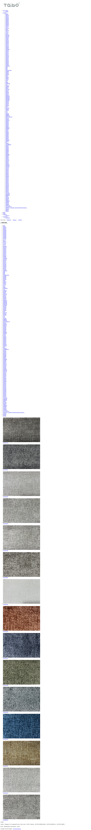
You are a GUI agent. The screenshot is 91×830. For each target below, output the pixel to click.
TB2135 (7, 167)
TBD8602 (7, 127)
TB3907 (7, 152)
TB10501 (7, 164)
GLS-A (6, 31)
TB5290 (7, 18)
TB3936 (7, 133)
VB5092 (7, 202)
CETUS (7, 79)
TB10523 (7, 160)
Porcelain (7, 36)
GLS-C (6, 33)
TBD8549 (7, 194)
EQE (6, 106)
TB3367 (7, 125)
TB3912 (7, 156)
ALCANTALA (8, 206)
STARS (7, 39)
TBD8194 (7, 95)
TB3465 (7, 163)
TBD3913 (7, 120)
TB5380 (7, 47)
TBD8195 (7, 96)
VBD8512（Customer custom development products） (16, 207)
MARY (6, 196)
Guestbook (7, 217)
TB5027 (7, 199)
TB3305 (7, 73)
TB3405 (7, 149)
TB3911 (7, 153)
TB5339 (7, 30)
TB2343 (7, 175)
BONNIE (7, 108)
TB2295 (7, 187)
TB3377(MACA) (8, 116)
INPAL (6, 88)
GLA (6, 111)
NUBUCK (7, 205)
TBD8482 (7, 154)
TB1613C (7, 166)
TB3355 (7, 147)
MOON (7, 91)
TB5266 (7, 23)
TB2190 (7, 110)
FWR (6, 68)
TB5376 (7, 43)
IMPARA (7, 34)
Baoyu (6, 29)
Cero (6, 84)
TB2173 (7, 90)
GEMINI (7, 85)
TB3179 (7, 118)
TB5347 (7, 58)
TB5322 (7, 15)
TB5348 (7, 41)
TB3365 (7, 123)
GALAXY (7, 193)
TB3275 (7, 177)
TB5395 (7, 61)
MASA (6, 130)
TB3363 (7, 122)
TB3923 (7, 134)
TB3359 (7, 101)
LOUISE (7, 197)
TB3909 (7, 129)
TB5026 (7, 198)
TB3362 (7, 121)
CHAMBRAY (8, 144)
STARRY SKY (8, 70)
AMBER (7, 114)
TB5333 (7, 40)
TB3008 (7, 71)
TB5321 (7, 16)
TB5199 (7, 57)
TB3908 (7, 155)
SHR (6, 69)
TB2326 (7, 189)
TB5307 (7, 210)
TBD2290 (7, 99)
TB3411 (7, 182)
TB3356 (7, 102)
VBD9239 (7, 65)
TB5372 (7, 53)
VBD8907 (7, 201)
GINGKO (7, 89)
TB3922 (7, 135)
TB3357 (7, 145)
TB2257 (7, 94)
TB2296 (7, 186)
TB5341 (7, 54)
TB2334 (7, 184)
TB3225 (7, 211)
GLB (6, 112)
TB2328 (7, 192)
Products (14, 219)
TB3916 (7, 136)
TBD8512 (7, 140)
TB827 (6, 82)
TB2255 (7, 170)
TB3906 (7, 151)
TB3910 (7, 139)
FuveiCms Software (17, 828)
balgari (6, 13)
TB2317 (7, 172)
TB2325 (7, 188)
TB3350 (7, 93)
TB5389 (7, 64)
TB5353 (7, 59)
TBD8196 (7, 98)
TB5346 (7, 56)
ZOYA (6, 80)
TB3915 (7, 137)
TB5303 (7, 20)
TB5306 (7, 25)
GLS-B (6, 32)
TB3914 (7, 157)
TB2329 (7, 183)
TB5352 (7, 38)
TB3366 (7, 124)
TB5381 (7, 42)
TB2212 (7, 104)
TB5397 (7, 63)
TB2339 (7, 185)
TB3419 (7, 141)
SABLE (7, 109)
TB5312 (7, 17)
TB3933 (7, 174)
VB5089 (7, 204)
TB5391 (7, 60)
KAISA (7, 131)
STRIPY (7, 143)
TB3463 (7, 173)
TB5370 (7, 51)
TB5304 (7, 22)
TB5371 (7, 52)
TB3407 (7, 146)
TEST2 (6, 11)
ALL (4, 225)
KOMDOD (7, 83)
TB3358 (7, 103)
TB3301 (7, 178)
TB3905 (7, 126)
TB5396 (7, 62)
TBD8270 (7, 115)
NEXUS (7, 37)
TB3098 (7, 176)
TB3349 (7, 92)
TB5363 (7, 50)
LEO (6, 81)
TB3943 (7, 132)
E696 (6, 67)
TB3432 (7, 162)
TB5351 (7, 26)
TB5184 (7, 208)
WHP (6, 75)
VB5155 (7, 203)
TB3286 (7, 105)
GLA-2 (6, 27)
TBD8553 (7, 195)
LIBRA (6, 78)
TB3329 (7, 74)
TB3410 (7, 181)
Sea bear (7, 113)
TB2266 (7, 87)
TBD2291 (7, 100)
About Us (7, 215)
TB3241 (7, 72)
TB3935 (7, 158)
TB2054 (7, 77)
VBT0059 (7, 49)
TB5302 (7, 19)
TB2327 (7, 191)
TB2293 (7, 171)
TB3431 (7, 161)
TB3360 (7, 119)
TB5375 (7, 44)
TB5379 (7, 46)
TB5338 (7, 28)
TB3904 (7, 150)
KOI (6, 142)
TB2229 (7, 168)
